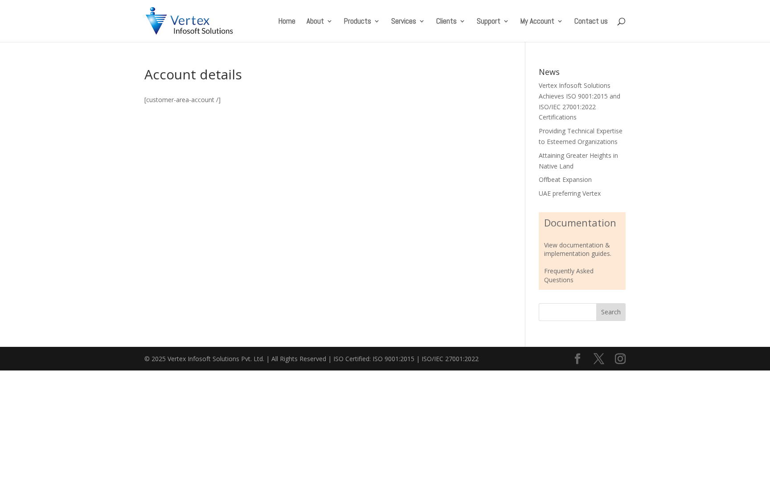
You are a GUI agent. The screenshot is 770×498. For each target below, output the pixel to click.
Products (357, 22)
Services (403, 22)
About (315, 22)
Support (488, 22)
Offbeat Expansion (565, 179)
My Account (537, 22)
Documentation (580, 222)
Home (287, 22)
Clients (446, 22)
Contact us (591, 22)
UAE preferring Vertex (570, 193)
